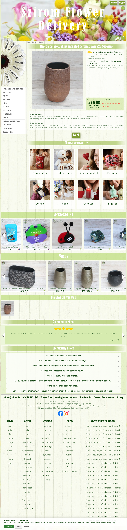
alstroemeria (27, 450)
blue (10, 463)
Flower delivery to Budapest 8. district (103, 454)
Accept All (9, 526)
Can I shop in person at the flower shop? (62, 355)
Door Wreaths (7, 114)
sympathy (47, 454)
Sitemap (120, 397)
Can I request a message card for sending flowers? (62, 370)
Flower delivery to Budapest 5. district (103, 442)
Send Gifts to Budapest (13, 89)
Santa (69, 467)
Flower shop (13, 74)
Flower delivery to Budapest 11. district (103, 467)
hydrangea (27, 479)
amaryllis (27, 471)
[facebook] (61, 414)
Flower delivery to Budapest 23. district (103, 516)
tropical (27, 459)
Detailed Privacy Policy (108, 522)
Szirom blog (7, 77)
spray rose (27, 487)
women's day (69, 442)
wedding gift (47, 446)
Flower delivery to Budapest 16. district (103, 487)
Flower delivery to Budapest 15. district (103, 483)
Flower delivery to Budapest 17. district (103, 492)
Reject (18, 526)
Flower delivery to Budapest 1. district (103, 426)
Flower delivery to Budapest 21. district (103, 508)
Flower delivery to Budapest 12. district (103, 471)
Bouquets (16, 51)
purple (10, 438)
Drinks (5, 103)
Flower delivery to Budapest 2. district (103, 430)
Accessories (63, 215)
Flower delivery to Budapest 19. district (103, 500)
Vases (41, 42)
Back (76, 135)
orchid (27, 454)
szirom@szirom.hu (11, 397)
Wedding (19, 62)
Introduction (108, 397)
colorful (10, 459)
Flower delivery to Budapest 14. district (103, 479)
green (10, 450)
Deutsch (114, 3)
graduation (47, 475)
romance (47, 426)
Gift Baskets (7, 110)
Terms (97, 397)
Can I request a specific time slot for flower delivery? (62, 360)
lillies (27, 446)
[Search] (123, 37)
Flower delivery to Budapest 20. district (103, 504)
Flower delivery (32, 42)
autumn (69, 454)
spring (69, 446)
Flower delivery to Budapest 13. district (103, 475)
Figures (5, 96)
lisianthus (27, 475)
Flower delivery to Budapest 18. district (103, 496)
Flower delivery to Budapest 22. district (103, 512)
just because (47, 471)
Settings (26, 526)
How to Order (86, 397)
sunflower (27, 467)
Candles (5, 118)
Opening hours (61, 397)
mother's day (69, 434)
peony (27, 496)
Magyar (122, 3)
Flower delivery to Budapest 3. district (103, 434)
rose (27, 426)
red (9, 426)
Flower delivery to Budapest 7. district (103, 450)
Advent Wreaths (8, 128)
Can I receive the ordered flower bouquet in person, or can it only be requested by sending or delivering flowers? (63, 390)
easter (69, 430)
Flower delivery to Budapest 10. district (103, 463)
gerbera (27, 463)
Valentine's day (69, 438)
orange (10, 442)
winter (69, 459)
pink (10, 434)
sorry (47, 467)
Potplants (18, 57)
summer (69, 450)
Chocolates (6, 99)
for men (47, 463)
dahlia (27, 492)
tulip (27, 430)
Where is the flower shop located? (62, 375)
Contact (73, 397)
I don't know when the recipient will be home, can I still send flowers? (62, 365)
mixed (27, 434)
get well (47, 459)
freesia (27, 438)
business (47, 450)
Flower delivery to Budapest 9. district (103, 459)
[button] (123, 235)
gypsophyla (27, 508)
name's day (47, 438)
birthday (47, 430)
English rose (27, 500)
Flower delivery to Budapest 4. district (103, 438)
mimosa (27, 504)
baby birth (47, 434)
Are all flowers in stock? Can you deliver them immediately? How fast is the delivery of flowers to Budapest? (62, 380)
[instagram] (67, 414)
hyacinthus (27, 442)
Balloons (6, 107)
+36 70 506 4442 (30, 397)
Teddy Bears (7, 92)
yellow (10, 446)
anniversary (47, 442)
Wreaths (16, 68)
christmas (69, 426)
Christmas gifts (8, 132)
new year (69, 463)
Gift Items (11, 47)
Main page (6, 44)
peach (10, 454)
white (9, 430)
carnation (27, 483)
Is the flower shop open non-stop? (62, 385)
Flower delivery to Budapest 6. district (103, 446)
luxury (47, 479)
